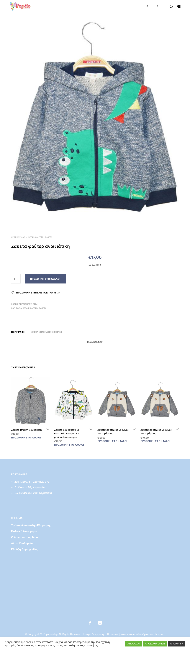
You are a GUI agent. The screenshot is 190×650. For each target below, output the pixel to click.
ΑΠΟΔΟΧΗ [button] (133, 643)
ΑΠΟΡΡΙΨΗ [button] (176, 643)
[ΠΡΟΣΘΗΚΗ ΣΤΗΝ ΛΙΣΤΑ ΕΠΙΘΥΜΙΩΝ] (48, 428)
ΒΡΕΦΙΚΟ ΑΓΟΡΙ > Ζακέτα (40, 237)
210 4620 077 (41, 481)
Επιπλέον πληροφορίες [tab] (47, 331)
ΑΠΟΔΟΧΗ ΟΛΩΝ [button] (155, 643)
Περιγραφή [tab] (18, 331)
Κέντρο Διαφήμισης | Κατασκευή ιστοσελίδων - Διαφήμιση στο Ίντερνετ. (124, 634)
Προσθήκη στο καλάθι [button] (26, 437)
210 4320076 (22, 481)
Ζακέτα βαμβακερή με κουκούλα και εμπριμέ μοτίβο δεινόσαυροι (66, 433)
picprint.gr (52, 634)
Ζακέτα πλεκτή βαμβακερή (26, 429)
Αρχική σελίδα (18, 237)
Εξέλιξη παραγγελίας (24, 549)
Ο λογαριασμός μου (24, 537)
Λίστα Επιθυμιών (22, 543)
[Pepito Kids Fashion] (100, 623)
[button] (145, 6)
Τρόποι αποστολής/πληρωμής (31, 525)
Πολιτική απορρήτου (24, 531)
